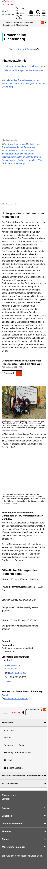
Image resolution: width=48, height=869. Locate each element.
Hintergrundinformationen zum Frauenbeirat (24, 66)
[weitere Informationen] (8, 13)
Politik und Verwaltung (23, 22)
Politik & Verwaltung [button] (12, 823)
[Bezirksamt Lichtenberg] (14, 712)
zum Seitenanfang (33, 709)
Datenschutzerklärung (14, 745)
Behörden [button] (7, 816)
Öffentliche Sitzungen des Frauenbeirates (23, 70)
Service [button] (5, 808)
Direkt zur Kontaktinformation (22, 49)
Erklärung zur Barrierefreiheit (17, 752)
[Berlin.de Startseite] (10, 797)
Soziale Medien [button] (10, 783)
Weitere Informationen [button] (13, 847)
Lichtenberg (7, 22)
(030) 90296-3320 (17, 673)
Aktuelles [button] (6, 831)
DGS (9, 760)
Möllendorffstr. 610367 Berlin (12, 667)
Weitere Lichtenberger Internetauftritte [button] (22, 775)
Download (9, 373)
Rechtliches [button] (8, 722)
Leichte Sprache (15, 768)
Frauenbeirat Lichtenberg (16, 698)
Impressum (9, 730)
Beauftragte (8, 25)
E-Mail (8, 681)
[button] (43, 22)
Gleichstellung (22, 25)
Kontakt (7, 737)
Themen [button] (6, 839)
